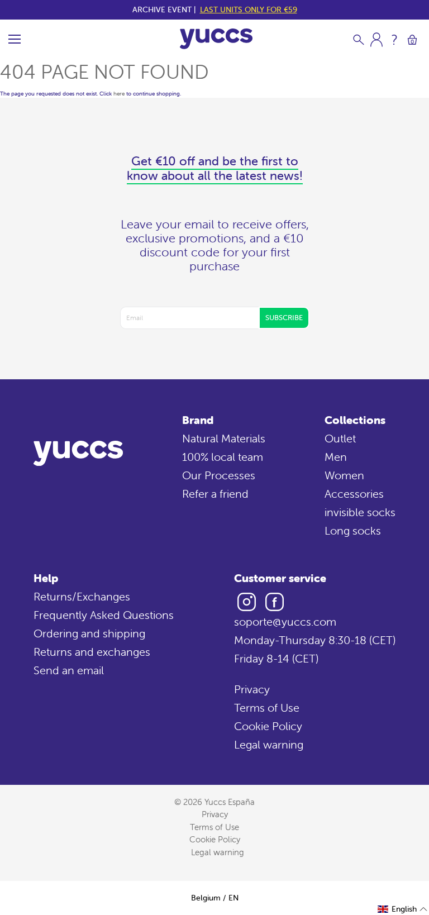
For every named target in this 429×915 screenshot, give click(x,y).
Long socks (353, 530)
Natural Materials (223, 438)
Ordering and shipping (89, 633)
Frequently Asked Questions (104, 615)
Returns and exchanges (92, 652)
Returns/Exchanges (82, 596)
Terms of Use (266, 707)
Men (336, 457)
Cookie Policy (268, 726)
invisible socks (360, 512)
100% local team (222, 457)
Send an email (69, 670)
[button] (402, 909)
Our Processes (218, 475)
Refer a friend (215, 494)
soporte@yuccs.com (285, 621)
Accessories (354, 494)
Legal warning (268, 744)
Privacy (252, 689)
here (119, 93)
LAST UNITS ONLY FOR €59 (248, 9)
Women (344, 475)
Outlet (340, 438)
